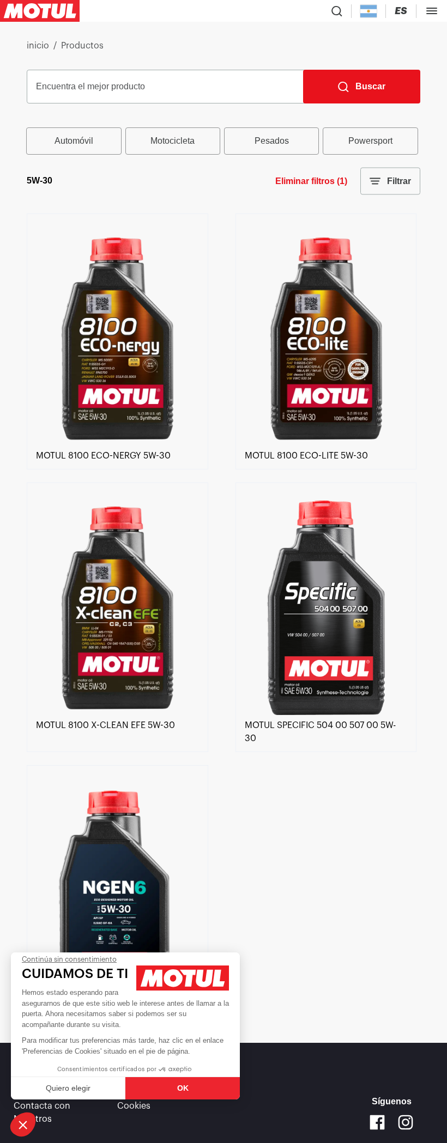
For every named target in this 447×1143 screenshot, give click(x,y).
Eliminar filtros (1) (311, 181)
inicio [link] (38, 45)
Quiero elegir (68, 1088)
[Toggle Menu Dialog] (431, 10)
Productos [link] (82, 45)
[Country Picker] (369, 11)
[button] (23, 1124)
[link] (117, 442)
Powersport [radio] (370, 140)
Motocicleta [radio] (172, 140)
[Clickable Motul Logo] (40, 11)
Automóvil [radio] (74, 140)
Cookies (133, 1106)
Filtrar (399, 181)
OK (183, 1088)
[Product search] (337, 10)
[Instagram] (405, 1122)
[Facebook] (377, 1122)
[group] (223, 141)
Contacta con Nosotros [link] (42, 1112)
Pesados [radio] (272, 140)
